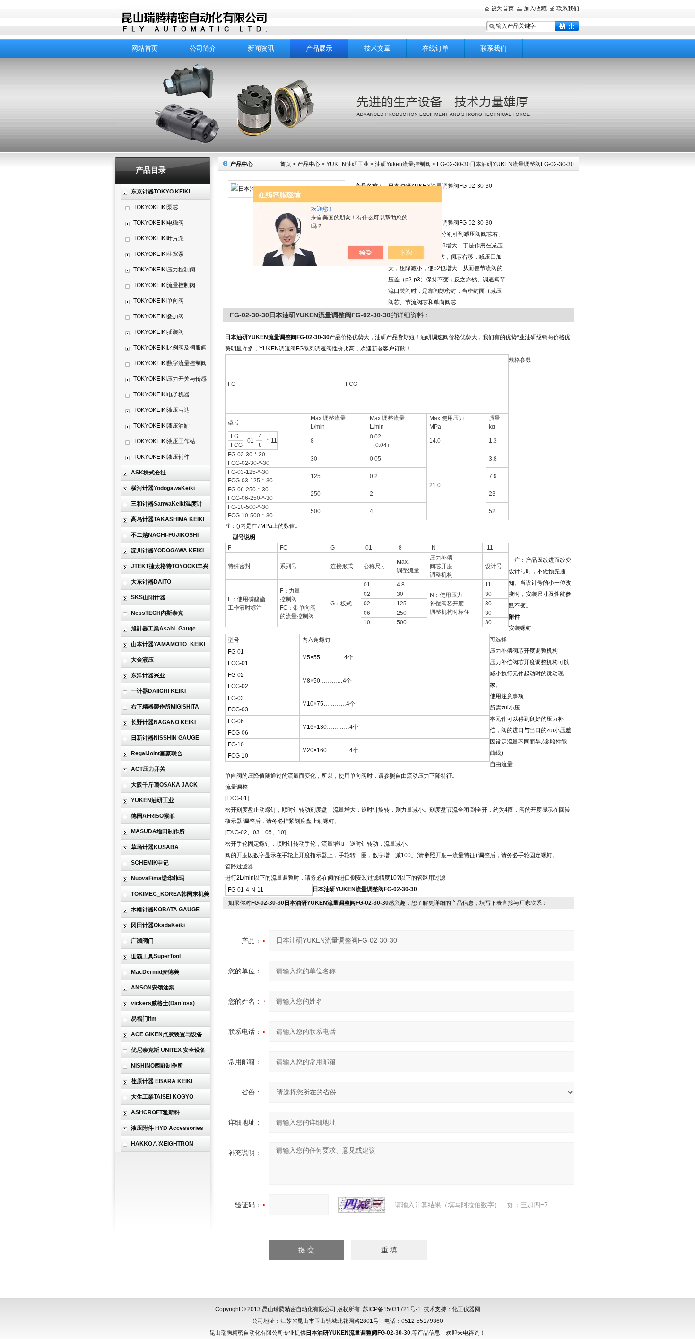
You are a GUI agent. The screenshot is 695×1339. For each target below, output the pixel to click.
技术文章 (377, 48)
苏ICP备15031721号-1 (392, 1309)
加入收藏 (535, 8)
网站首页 (144, 48)
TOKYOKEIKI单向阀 (158, 301)
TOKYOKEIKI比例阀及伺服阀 (170, 347)
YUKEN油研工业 (347, 164)
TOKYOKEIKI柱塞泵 (158, 254)
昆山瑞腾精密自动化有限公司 (234, 20)
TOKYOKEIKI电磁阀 (158, 222)
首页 (285, 164)
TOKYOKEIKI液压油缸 (161, 425)
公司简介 (203, 48)
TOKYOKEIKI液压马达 (161, 410)
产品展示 (319, 48)
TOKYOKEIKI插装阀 (158, 332)
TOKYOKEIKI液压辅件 (161, 457)
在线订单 (435, 48)
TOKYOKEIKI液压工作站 (164, 441)
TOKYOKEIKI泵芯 (155, 207)
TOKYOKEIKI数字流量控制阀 (170, 363)
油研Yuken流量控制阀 (403, 164)
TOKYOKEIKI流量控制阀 (164, 285)
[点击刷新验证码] (361, 1205)
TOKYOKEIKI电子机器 (161, 394)
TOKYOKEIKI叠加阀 (158, 316)
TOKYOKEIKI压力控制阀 (164, 269)
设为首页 (502, 8)
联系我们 (567, 8)
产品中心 (308, 164)
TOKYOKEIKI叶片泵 (158, 238)
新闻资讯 (261, 48)
